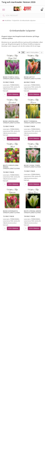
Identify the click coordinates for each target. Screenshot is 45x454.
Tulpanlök (15, 20)
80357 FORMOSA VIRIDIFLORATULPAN (32, 122)
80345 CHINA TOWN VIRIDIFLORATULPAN (32, 166)
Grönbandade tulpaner (28, 20)
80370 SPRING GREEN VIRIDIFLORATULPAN (32, 212)
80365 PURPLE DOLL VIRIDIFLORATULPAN (11, 78)
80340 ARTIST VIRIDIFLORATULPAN (32, 78)
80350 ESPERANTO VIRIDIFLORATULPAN (11, 212)
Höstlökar (8, 20)
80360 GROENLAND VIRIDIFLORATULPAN (11, 122)
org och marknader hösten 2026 (19, 2)
